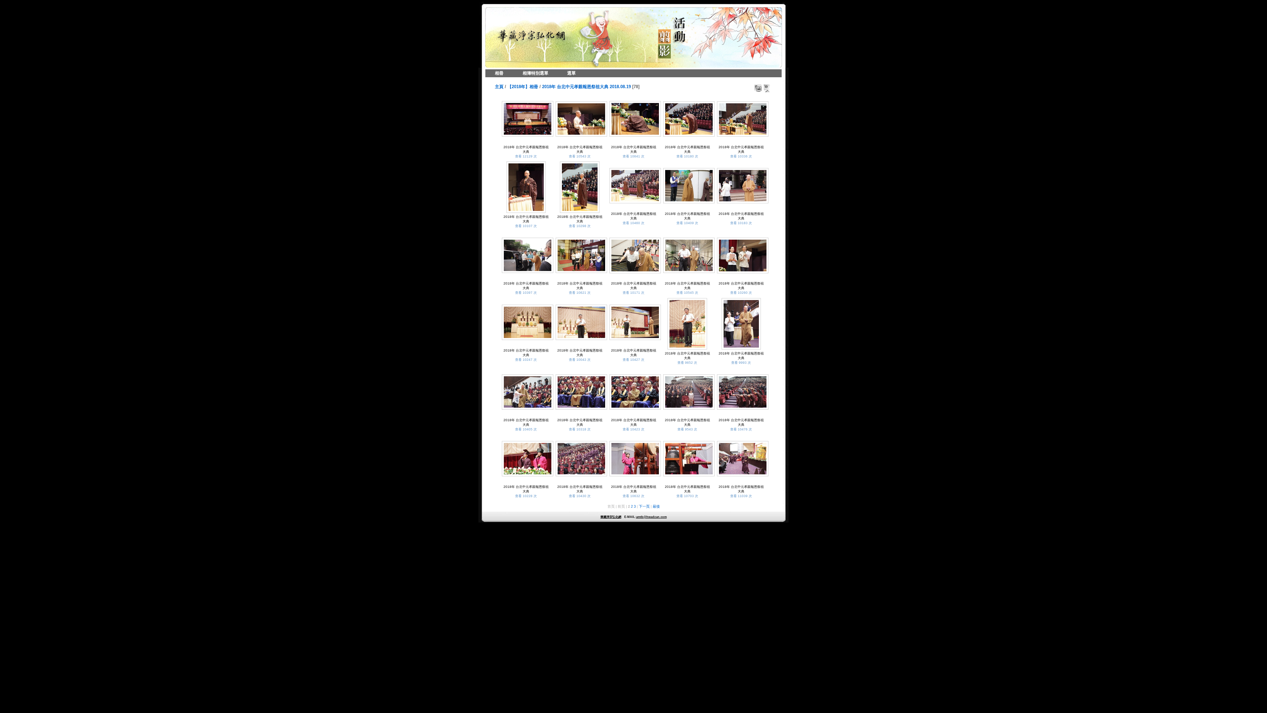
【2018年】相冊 (522, 86)
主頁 (499, 86)
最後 (656, 506)
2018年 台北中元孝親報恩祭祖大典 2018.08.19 (586, 86)
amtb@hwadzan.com (651, 517)
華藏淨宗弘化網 (611, 517)
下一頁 (644, 506)
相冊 (499, 73)
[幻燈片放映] (767, 88)
